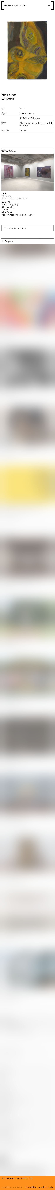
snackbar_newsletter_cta (40, 1187)
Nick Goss (9, 95)
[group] (27, 50)
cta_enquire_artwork (15, 228)
